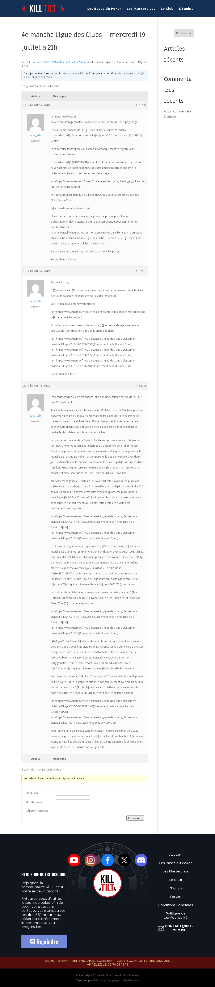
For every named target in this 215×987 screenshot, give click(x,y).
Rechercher (183, 33)
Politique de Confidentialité (175, 915)
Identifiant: (32, 792)
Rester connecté (38, 811)
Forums (36, 62)
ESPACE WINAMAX (53, 62)
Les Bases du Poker (104, 9)
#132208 (141, 385)
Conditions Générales (175, 905)
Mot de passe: (34, 802)
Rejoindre (46, 941)
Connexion (135, 818)
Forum (175, 897)
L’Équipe (186, 9)
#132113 (141, 271)
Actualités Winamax (77, 62)
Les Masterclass (141, 9)
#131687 (141, 105)
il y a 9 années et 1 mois (38, 77)
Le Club (167, 9)
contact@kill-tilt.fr (179, 928)
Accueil (25, 62)
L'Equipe (175, 888)
